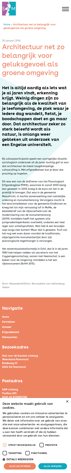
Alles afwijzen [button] (53, 466)
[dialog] (35, 435)
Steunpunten (9, 337)
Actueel (6, 326)
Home (6, 24)
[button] (35, 459)
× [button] (67, 401)
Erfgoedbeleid (10, 332)
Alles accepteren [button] (19, 466)
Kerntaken (8, 321)
